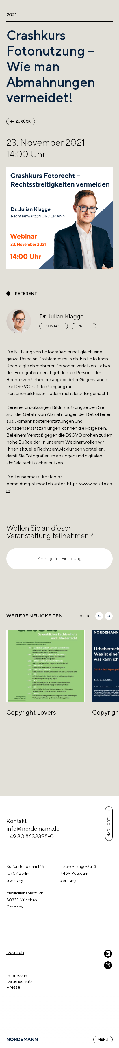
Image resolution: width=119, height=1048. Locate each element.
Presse (13, 987)
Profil (84, 326)
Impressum (17, 975)
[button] (99, 616)
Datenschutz (19, 981)
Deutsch (15, 952)
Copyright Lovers (31, 712)
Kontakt (53, 326)
